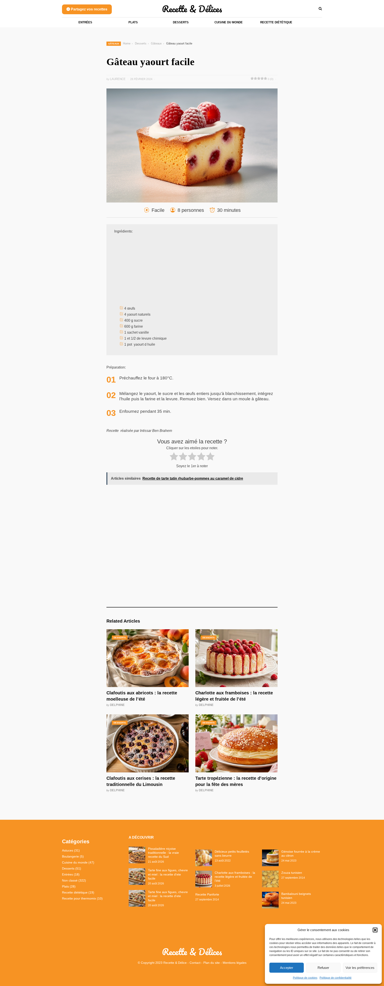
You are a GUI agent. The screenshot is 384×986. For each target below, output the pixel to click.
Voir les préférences (360, 968)
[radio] (174, 457)
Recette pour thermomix (79, 898)
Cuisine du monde (228, 22)
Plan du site (211, 962)
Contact (195, 962)
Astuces (67, 850)
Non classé (70, 880)
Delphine (117, 705)
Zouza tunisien (291, 872)
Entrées (85, 22)
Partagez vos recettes (88, 9)
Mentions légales (234, 962)
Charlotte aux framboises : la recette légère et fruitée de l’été (235, 876)
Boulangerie (70, 856)
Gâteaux (113, 43)
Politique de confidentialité (336, 977)
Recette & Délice (175, 962)
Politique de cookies (305, 977)
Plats (133, 22)
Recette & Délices (192, 9)
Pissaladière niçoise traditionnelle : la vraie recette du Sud (163, 852)
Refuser (323, 968)
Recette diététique (276, 22)
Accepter (286, 968)
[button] (375, 930)
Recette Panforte (207, 894)
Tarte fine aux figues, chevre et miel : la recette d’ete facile (168, 874)
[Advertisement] (192, 270)
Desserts (181, 22)
